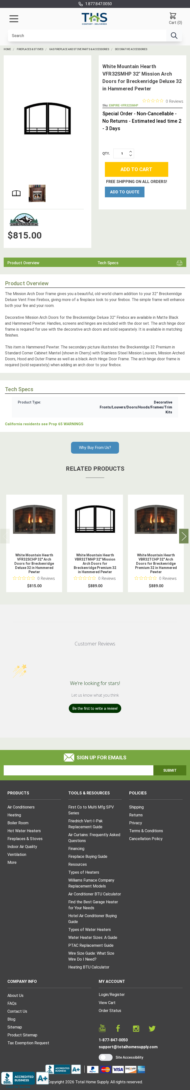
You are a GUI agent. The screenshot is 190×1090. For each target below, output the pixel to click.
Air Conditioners (21, 807)
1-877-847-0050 (113, 1040)
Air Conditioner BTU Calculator (94, 894)
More (12, 862)
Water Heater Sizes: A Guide (92, 937)
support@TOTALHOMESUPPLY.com (128, 1047)
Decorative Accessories (131, 49)
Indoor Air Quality (22, 846)
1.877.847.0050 (98, 3)
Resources (77, 864)
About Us (15, 995)
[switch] (106, 1057)
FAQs (12, 1003)
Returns (136, 815)
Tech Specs (108, 263)
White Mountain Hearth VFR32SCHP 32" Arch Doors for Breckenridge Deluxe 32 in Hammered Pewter (34, 563)
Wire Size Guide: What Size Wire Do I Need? (91, 956)
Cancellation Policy (146, 838)
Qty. (106, 153)
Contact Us (17, 1011)
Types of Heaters (83, 872)
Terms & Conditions (146, 830)
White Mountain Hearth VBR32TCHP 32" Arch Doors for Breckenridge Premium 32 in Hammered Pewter (156, 563)
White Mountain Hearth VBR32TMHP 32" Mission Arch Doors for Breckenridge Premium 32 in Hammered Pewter (95, 563)
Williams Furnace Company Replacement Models (91, 883)
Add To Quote (124, 192)
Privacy (135, 823)
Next (184, 536)
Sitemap (14, 1027)
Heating (14, 815)
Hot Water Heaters (24, 830)
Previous (5, 536)
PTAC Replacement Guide (91, 945)
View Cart (107, 1002)
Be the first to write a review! (95, 708)
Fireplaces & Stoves (30, 49)
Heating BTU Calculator (88, 967)
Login (103, 994)
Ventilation (16, 854)
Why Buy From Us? (95, 447)
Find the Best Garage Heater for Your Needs (93, 905)
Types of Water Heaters (89, 929)
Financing (76, 848)
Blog (11, 1019)
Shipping (136, 807)
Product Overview (23, 263)
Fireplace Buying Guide (87, 856)
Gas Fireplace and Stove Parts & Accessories (79, 49)
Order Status (110, 1010)
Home (7, 49)
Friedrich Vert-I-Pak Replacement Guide (85, 824)
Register (117, 994)
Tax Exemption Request (28, 1043)
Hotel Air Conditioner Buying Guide (92, 918)
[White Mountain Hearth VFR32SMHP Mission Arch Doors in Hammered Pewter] (47, 119)
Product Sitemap (22, 1035)
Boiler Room (17, 823)
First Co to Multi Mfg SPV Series (91, 810)
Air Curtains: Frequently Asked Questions (94, 837)
